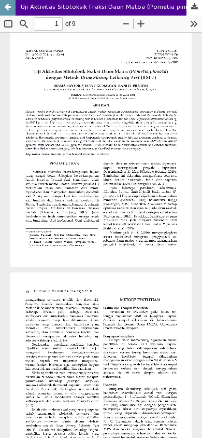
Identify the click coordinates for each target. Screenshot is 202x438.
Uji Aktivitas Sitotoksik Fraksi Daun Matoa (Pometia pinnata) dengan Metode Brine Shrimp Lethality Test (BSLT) (111, 7)
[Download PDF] (194, 8)
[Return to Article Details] (8, 8)
